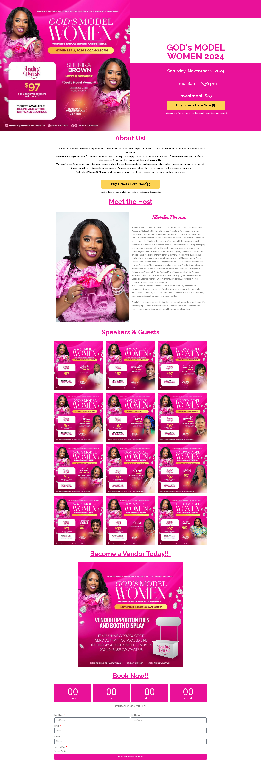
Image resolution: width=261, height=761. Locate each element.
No (65, 751)
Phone (57, 736)
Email (57, 726)
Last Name (136, 715)
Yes (58, 751)
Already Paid (60, 747)
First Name (59, 715)
